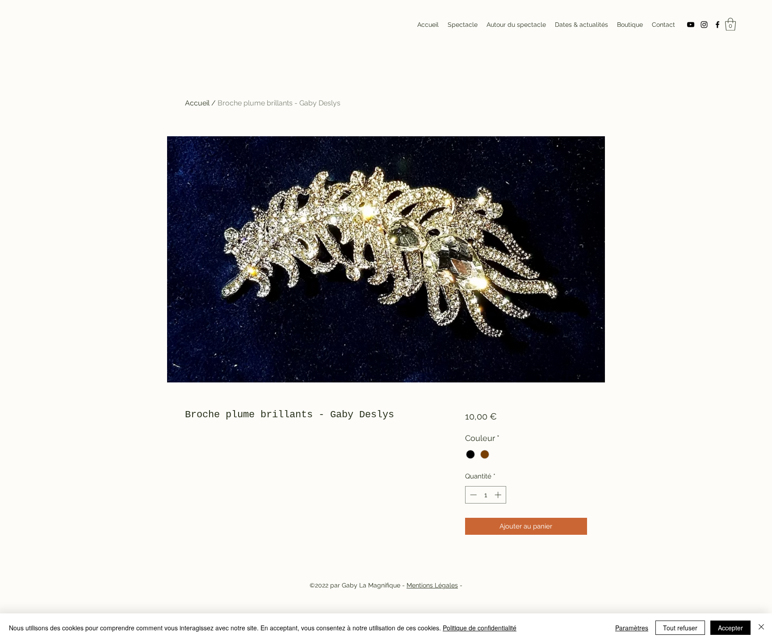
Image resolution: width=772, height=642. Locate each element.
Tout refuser (680, 627)
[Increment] (499, 495)
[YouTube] (690, 24)
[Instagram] (704, 24)
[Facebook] (717, 24)
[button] (730, 24)
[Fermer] (761, 628)
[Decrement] (472, 495)
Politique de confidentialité (479, 627)
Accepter (730, 627)
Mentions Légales (432, 585)
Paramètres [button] (631, 627)
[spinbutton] (485, 495)
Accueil (197, 103)
